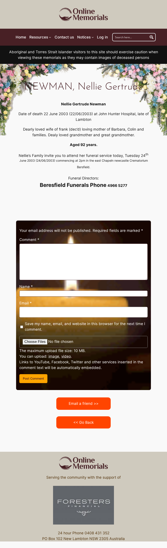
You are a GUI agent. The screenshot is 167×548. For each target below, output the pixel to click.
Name (26, 286)
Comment (29, 239)
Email (25, 303)
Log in (102, 37)
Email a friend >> (84, 403)
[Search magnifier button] (151, 37)
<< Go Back (83, 422)
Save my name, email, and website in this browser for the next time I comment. (85, 327)
